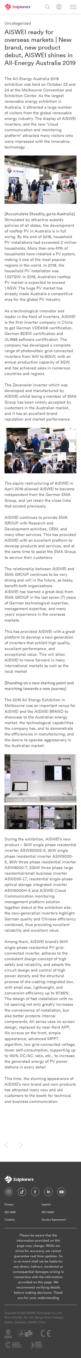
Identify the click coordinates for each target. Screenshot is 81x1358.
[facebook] (35, 1193)
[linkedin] (48, 1193)
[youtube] (61, 1193)
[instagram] (8, 1193)
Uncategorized (17, 23)
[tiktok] (22, 1193)
